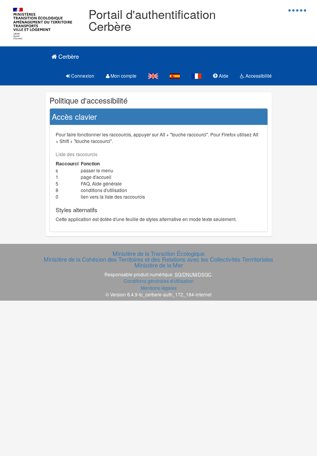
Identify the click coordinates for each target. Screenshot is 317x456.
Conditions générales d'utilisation (159, 280)
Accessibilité (258, 75)
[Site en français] (196, 75)
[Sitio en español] (175, 75)
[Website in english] (153, 75)
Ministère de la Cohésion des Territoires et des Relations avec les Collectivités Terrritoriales (158, 259)
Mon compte (122, 75)
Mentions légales (159, 287)
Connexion (82, 75)
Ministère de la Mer (159, 265)
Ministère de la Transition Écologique (158, 253)
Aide (223, 75)
